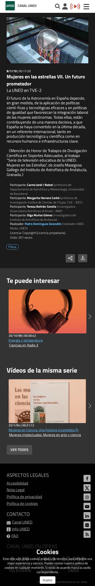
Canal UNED (22, 522)
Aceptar (48, 580)
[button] (90, 316)
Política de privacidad (24, 497)
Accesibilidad (17, 483)
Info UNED (21, 529)
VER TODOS (19, 449)
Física (12, 246)
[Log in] (65, 7)
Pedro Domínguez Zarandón (43, 223)
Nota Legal (16, 490)
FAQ (14, 536)
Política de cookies (22, 504)
